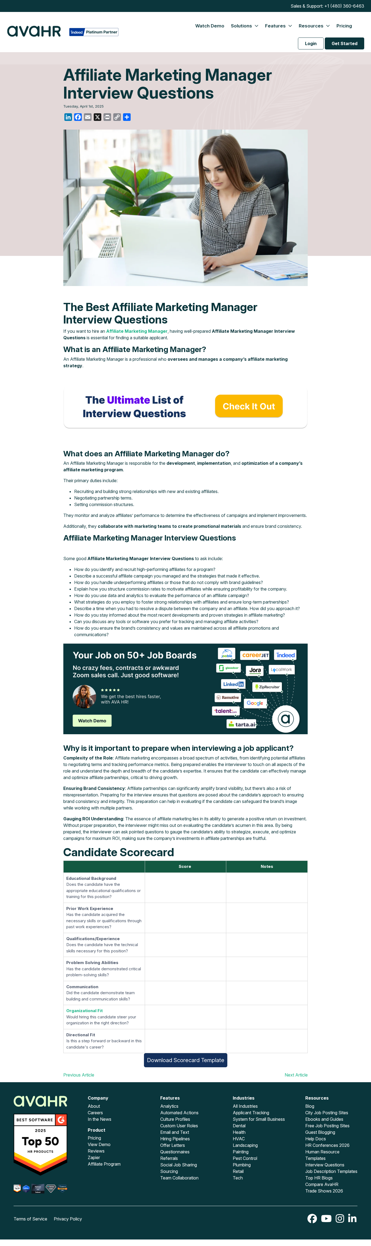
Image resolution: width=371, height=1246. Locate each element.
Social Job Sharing (178, 1164)
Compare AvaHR (321, 1184)
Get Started (344, 43)
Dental (239, 1125)
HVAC (239, 1138)
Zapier (94, 1157)
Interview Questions (324, 1164)
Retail (238, 1171)
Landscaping (245, 1145)
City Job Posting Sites (326, 1112)
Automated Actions (179, 1112)
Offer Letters (172, 1145)
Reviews (96, 1151)
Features (276, 26)
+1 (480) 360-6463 (344, 6)
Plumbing (242, 1164)
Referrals (169, 1158)
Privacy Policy (68, 1219)
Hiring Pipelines (175, 1138)
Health (239, 1132)
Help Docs (315, 1138)
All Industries (245, 1106)
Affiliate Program (104, 1164)
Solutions (242, 26)
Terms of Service (30, 1219)
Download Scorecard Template (185, 1060)
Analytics (169, 1106)
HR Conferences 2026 (327, 1145)
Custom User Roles (179, 1125)
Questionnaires (175, 1151)
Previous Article (78, 1075)
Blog (309, 1106)
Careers (95, 1112)
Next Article (296, 1075)
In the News (99, 1119)
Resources (312, 26)
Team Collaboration (179, 1178)
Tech (238, 1178)
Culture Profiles (175, 1119)
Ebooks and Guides (324, 1119)
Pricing (344, 26)
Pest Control (245, 1158)
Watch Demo (209, 26)
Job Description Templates (331, 1171)
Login (311, 43)
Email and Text (174, 1132)
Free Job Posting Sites (327, 1125)
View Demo (99, 1144)
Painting (241, 1151)
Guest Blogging (320, 1132)
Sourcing (169, 1171)
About (94, 1106)
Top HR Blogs (319, 1178)
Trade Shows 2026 (324, 1191)
